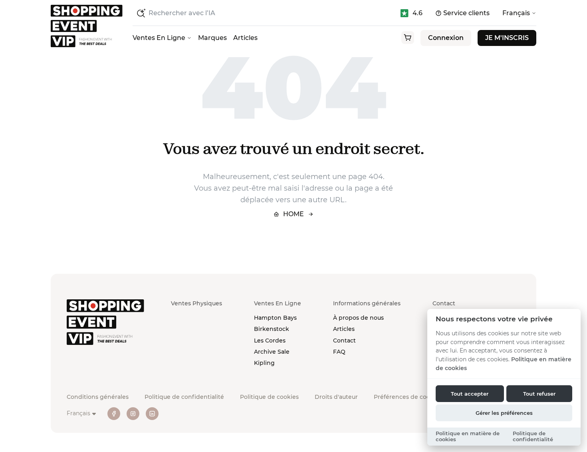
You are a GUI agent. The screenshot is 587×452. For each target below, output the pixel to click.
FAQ (339, 351)
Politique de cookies (269, 396)
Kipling (264, 362)
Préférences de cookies (408, 396)
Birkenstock (271, 329)
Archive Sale (272, 351)
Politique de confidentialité (184, 396)
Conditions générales (98, 396)
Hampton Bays (275, 317)
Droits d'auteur (336, 396)
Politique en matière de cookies (468, 436)
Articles (245, 38)
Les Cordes (270, 340)
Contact (344, 340)
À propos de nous (358, 317)
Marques (212, 38)
